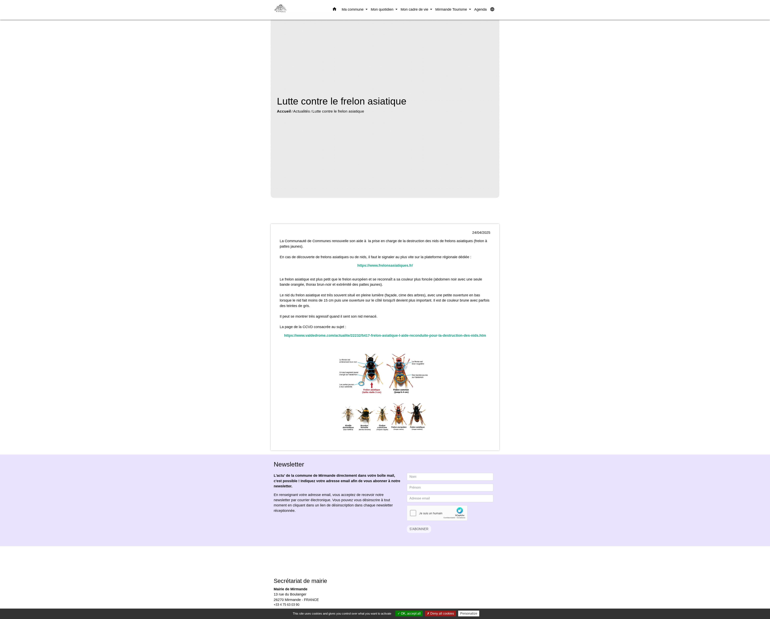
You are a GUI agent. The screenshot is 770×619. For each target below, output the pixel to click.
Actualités (301, 111)
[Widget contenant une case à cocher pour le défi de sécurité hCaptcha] (437, 513)
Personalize (468, 613)
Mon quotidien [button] (382, 9)
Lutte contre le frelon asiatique (338, 111)
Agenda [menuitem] (480, 9)
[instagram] (390, 564)
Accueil (284, 111)
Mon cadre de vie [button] (415, 9)
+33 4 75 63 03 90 (286, 604)
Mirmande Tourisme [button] (451, 9)
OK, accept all (410, 613)
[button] (334, 10)
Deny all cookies (442, 613)
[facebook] (380, 564)
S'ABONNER (419, 529)
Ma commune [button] (353, 9)
